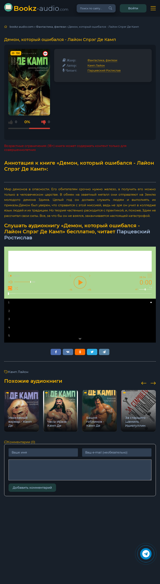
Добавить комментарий (32, 488)
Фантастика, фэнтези (102, 60)
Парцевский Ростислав (104, 70)
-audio (41, 8)
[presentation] (143, 382)
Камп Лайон (96, 65)
